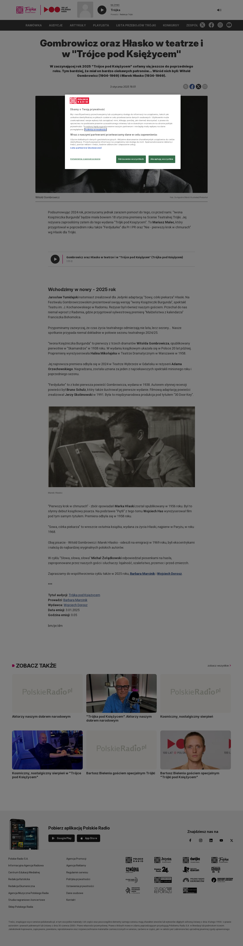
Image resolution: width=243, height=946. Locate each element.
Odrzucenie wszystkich (131, 159)
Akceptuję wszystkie (161, 159)
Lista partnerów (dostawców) (86, 148)
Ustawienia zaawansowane (85, 159)
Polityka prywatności (95, 129)
